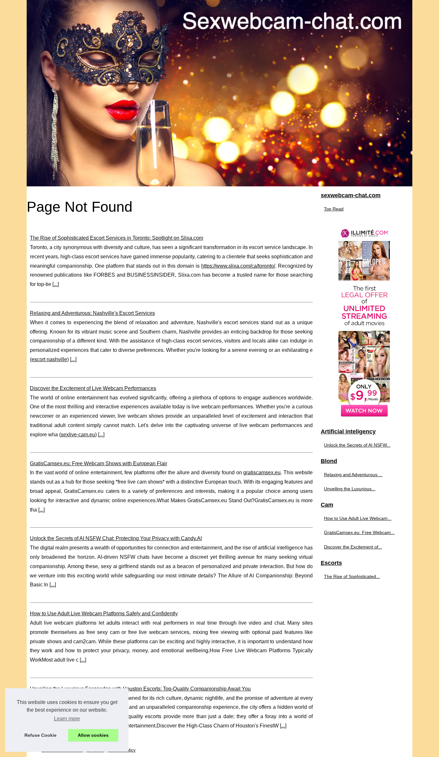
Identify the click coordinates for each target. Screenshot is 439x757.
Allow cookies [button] (93, 735)
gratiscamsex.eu (262, 472)
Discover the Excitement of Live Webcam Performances (93, 388)
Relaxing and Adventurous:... (353, 474)
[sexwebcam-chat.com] (219, 93)
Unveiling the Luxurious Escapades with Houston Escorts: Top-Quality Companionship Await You (140, 688)
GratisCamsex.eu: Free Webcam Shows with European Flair (98, 463)
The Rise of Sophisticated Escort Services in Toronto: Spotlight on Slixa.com (116, 238)
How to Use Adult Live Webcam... (357, 518)
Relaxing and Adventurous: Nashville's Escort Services (92, 313)
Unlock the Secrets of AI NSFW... (357, 445)
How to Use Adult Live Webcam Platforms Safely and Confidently (104, 613)
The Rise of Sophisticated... (352, 576)
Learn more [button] (67, 718)
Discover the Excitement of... (353, 546)
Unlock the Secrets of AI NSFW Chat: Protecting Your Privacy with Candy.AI (116, 538)
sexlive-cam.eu (78, 434)
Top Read (334, 208)
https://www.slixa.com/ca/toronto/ (238, 266)
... (56, 284)
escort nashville (49, 359)
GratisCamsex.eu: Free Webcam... (359, 532)
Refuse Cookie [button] (40, 735)
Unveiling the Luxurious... (349, 488)
